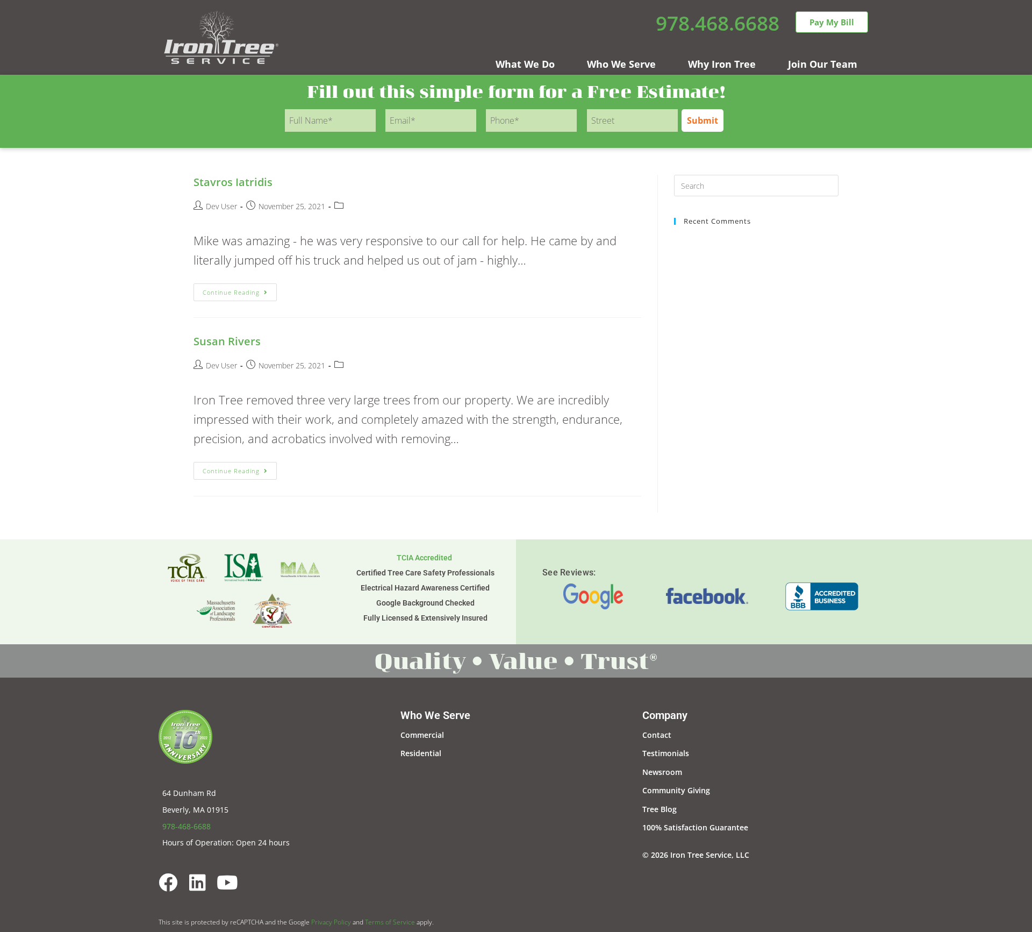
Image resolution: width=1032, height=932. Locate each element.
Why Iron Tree (722, 64)
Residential (420, 753)
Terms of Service (390, 922)
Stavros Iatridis (233, 182)
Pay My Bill (831, 22)
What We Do (525, 64)
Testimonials (665, 753)
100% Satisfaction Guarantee (695, 827)
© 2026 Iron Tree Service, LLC (695, 855)
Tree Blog (659, 809)
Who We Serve (621, 64)
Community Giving (676, 790)
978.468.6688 (717, 23)
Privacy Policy (331, 922)
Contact (656, 735)
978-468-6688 (186, 826)
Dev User (221, 206)
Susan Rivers (227, 341)
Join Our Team (822, 64)
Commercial (422, 735)
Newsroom (662, 772)
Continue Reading (240, 289)
